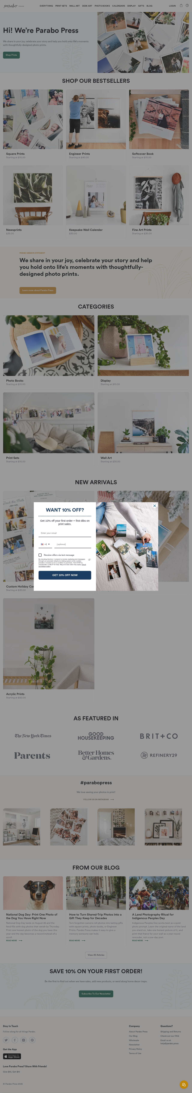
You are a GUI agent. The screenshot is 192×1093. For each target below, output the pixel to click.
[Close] (154, 505)
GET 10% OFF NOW (65, 575)
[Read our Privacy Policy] (89, 559)
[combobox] (45, 544)
